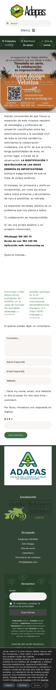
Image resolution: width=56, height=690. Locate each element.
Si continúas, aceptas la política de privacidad (24, 605)
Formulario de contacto (28, 557)
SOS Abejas (28, 544)
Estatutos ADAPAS (28, 539)
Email (12, 590)
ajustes (44, 680)
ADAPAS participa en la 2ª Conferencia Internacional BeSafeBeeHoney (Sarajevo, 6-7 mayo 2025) (39, 301)
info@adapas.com (28, 562)
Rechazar (23, 685)
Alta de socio (28, 548)
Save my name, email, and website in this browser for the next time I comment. (27, 395)
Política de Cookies (21, 680)
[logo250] (28, 5)
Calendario (28, 553)
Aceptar (9, 685)
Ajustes (37, 685)
